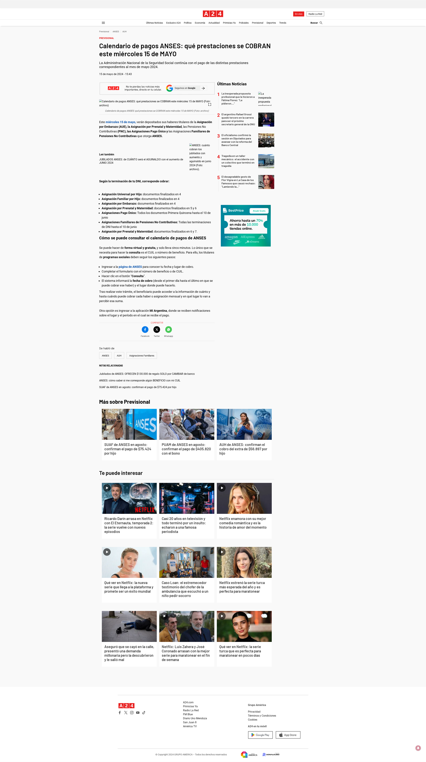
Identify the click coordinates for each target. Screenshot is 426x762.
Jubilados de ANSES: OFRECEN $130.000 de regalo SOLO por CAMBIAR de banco (147, 373)
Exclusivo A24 (173, 22)
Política (188, 22)
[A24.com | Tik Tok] (143, 712)
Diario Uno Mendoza (195, 718)
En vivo (298, 14)
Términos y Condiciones (262, 715)
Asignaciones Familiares (141, 355)
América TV (190, 726)
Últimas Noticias (154, 22)
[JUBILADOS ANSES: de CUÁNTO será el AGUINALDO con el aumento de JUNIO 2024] (201, 157)
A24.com (188, 702)
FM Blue (188, 714)
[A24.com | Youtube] (137, 712)
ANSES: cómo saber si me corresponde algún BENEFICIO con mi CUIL (139, 380)
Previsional (257, 22)
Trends (282, 22)
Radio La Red (315, 14)
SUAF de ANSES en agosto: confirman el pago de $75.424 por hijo (137, 387)
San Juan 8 (190, 722)
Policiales (244, 22)
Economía (200, 22)
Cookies (252, 719)
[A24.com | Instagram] (131, 712)
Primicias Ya (229, 22)
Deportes (271, 22)
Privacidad (254, 711)
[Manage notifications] (418, 748)
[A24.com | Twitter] (125, 712)
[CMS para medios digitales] (268, 754)
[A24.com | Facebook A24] (119, 712)
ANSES (116, 31)
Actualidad (214, 22)
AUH (124, 31)
